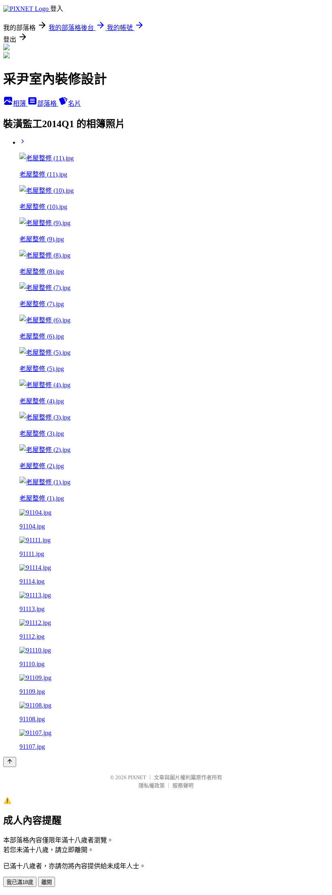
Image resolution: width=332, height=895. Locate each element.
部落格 (47, 103)
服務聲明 (183, 785)
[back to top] (9, 762)
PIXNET (137, 777)
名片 (74, 103)
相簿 (20, 103)
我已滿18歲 (19, 882)
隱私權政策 (151, 785)
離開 (46, 882)
